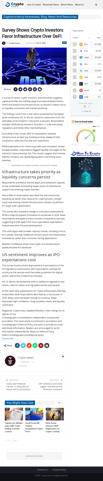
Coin (75, 38)
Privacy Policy (59, 470)
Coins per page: (86, 103)
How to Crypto (34, 4)
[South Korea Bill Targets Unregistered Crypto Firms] (34, 414)
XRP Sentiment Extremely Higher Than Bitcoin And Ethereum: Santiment (50, 386)
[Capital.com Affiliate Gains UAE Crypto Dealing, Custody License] (14, 414)
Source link (7, 338)
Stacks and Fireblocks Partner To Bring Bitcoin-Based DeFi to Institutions (18, 386)
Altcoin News (67, 4)
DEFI (64, 42)
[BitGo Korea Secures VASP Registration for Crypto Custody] (55, 414)
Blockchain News (51, 4)
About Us (79, 4)
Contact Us (42, 470)
